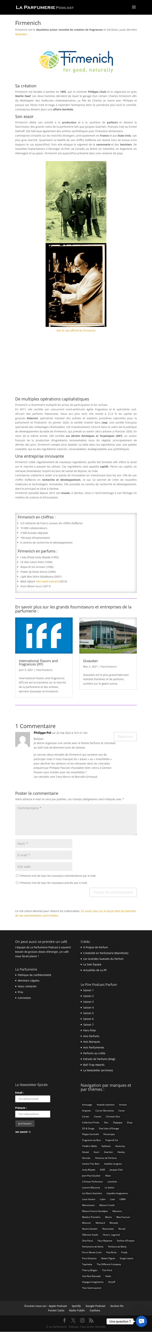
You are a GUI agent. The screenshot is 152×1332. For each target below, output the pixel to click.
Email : (19, 1092)
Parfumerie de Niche (92, 1246)
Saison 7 (88, 1024)
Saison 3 (88, 1001)
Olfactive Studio (90, 1234)
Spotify (76, 1306)
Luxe (112, 1199)
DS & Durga (88, 1128)
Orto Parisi (87, 1240)
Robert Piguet (108, 1258)
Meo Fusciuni (123, 1217)
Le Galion (109, 1187)
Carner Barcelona (104, 1110)
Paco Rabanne (105, 1240)
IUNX (102, 1169)
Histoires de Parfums (106, 1158)
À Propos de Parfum (95, 947)
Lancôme (112, 1181)
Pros (20, 992)
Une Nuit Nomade (91, 1276)
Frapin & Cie (111, 1140)
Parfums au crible (94, 1053)
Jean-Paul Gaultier (91, 1175)
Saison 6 (88, 1019)
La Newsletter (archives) (98, 1070)
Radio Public (77, 1310)
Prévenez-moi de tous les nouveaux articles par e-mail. (54, 883)
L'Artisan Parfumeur (92, 1181)
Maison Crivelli (107, 1205)
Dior (106, 1122)
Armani (123, 1104)
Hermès (86, 1158)
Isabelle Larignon (113, 1163)
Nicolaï (121, 1228)
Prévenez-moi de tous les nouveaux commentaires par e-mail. (58, 875)
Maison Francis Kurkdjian (95, 1211)
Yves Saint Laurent (47, 581)
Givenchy (120, 1146)
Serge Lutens (126, 1258)
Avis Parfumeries (93, 1047)
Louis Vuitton (88, 1199)
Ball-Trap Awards (94, 1064)
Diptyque (117, 1122)
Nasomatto (108, 1228)
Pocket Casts (56, 1310)
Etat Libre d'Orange (109, 1128)
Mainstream (88, 1205)
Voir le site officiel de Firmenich (76, 330)
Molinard (100, 1222)
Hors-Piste (89, 1030)
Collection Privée (90, 1122)
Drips (130, 1122)
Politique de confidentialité (34, 975)
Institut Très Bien (91, 1163)
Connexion (24, 998)
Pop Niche (111, 1252)
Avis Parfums (91, 1036)
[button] (141, 1321)
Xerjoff (111, 1281)
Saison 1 (88, 990)
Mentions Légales (28, 980)
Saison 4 (88, 1007)
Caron (121, 1110)
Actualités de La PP (95, 970)
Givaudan (21, 34)
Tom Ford (107, 1270)
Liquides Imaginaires (117, 1193)
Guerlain (108, 1152)
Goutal (85, 1152)
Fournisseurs (44, 670)
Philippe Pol (42, 733)
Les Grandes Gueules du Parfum (103, 959)
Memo (108, 1217)
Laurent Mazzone (91, 1187)
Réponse (125, 736)
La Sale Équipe (92, 964)
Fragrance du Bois (91, 1140)
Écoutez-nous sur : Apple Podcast (45, 1306)
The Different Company (109, 1264)
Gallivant (106, 1146)
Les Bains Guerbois (92, 1193)
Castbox (95, 1310)
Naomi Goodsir (90, 1228)
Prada (124, 1252)
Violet (108, 1276)
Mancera (117, 1211)
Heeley (121, 1152)
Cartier (85, 1116)
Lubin (102, 1199)
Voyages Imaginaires (93, 1281)
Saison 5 (88, 1013)
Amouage (87, 1104)
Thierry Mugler (90, 1270)
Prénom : (21, 1108)
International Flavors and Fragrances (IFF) (38, 662)
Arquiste (86, 1110)
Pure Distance (89, 1258)
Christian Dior (113, 1116)
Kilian (108, 1175)
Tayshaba (87, 1264)
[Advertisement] (76, 366)
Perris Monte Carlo (92, 1252)
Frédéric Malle (89, 1146)
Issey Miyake (88, 1169)
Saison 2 (88, 996)
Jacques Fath (116, 1169)
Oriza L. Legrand (111, 1234)
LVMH (123, 1199)
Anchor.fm (116, 1306)
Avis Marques (91, 1041)
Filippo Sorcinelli (90, 1134)
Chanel (97, 1116)
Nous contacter (27, 986)
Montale (114, 1222)
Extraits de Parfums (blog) (99, 1059)
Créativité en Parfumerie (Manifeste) (105, 953)
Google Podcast (95, 1306)
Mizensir (86, 1222)
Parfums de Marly (117, 1246)
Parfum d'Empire (125, 1240)
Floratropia (109, 1134)
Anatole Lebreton (106, 1104)
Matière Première (91, 1217)
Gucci (96, 1152)
